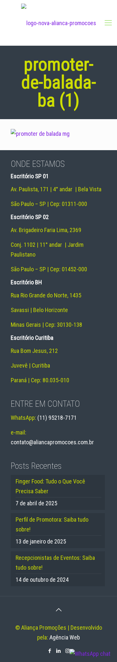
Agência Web (64, 637)
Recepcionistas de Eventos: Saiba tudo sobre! (55, 562)
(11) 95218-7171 (57, 417)
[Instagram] (67, 651)
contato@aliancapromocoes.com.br (52, 442)
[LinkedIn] (58, 651)
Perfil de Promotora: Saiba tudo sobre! (52, 524)
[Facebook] (49, 651)
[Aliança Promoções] (58, 22)
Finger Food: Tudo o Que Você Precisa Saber (50, 486)
